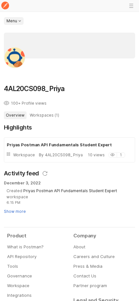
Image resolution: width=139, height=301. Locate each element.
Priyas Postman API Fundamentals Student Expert (70, 190)
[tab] (15, 115)
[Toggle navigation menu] (131, 6)
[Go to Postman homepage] (5, 6)
